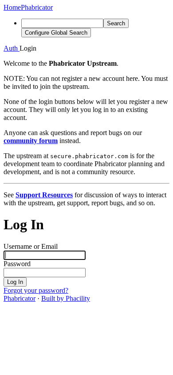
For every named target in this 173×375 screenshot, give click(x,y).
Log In (15, 282)
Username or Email (31, 246)
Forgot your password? (36, 290)
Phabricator (19, 298)
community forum (31, 140)
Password (17, 263)
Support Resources (44, 195)
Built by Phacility (65, 298)
